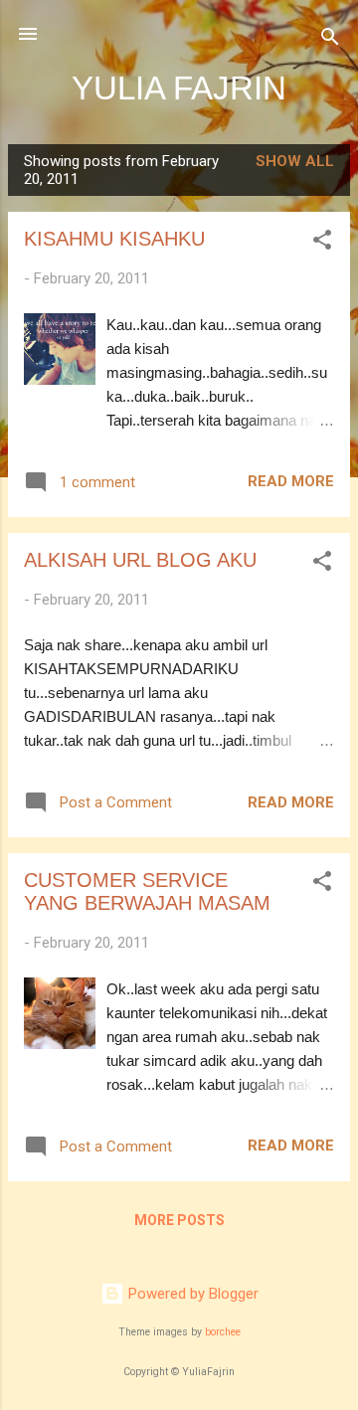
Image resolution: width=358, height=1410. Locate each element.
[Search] (330, 40)
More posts (179, 1220)
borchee (223, 1331)
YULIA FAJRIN (179, 88)
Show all (295, 161)
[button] (322, 243)
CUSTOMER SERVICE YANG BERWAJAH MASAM (147, 891)
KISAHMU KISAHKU (114, 239)
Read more (291, 481)
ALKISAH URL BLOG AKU (140, 560)
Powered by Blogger (191, 1294)
